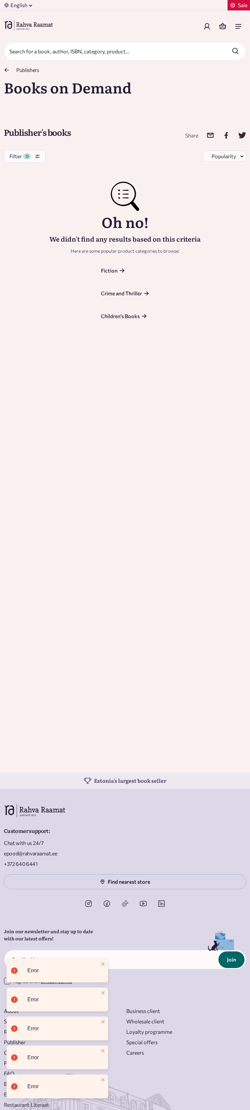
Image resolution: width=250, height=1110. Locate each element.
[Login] (207, 26)
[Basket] (222, 26)
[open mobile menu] (238, 26)
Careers (135, 1052)
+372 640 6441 (21, 864)
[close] (103, 964)
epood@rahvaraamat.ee (30, 853)
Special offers (142, 1042)
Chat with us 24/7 (24, 843)
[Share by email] (206, 135)
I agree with (42, 981)
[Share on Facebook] (222, 135)
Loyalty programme (149, 1032)
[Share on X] (238, 135)
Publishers (27, 70)
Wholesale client (145, 1021)
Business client (143, 1011)
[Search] (235, 51)
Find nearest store (129, 881)
